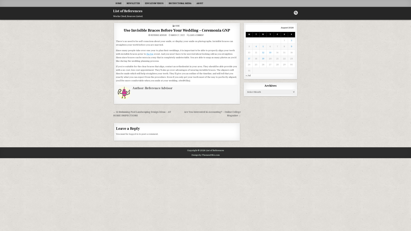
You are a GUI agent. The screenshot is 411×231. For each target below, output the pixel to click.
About (200, 3)
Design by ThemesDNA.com (206, 155)
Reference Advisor (159, 35)
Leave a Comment (197, 35)
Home (119, 3)
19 (263, 58)
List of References (127, 11)
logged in (133, 134)
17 (249, 58)
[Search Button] (296, 13)
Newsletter (133, 3)
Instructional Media (180, 3)
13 (270, 52)
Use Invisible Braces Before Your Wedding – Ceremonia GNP (177, 30)
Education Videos (154, 3)
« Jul (248, 75)
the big (149, 54)
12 (263, 52)
